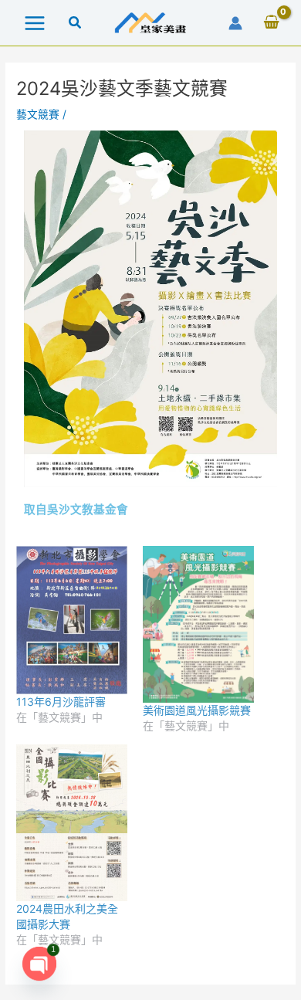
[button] (76, 24)
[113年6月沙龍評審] (71, 620)
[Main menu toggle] (34, 23)
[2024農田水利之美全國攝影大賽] (71, 823)
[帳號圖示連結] (235, 23)
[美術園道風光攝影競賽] (198, 624)
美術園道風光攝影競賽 (197, 710)
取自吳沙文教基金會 (76, 510)
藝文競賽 (37, 114)
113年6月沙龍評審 (61, 701)
